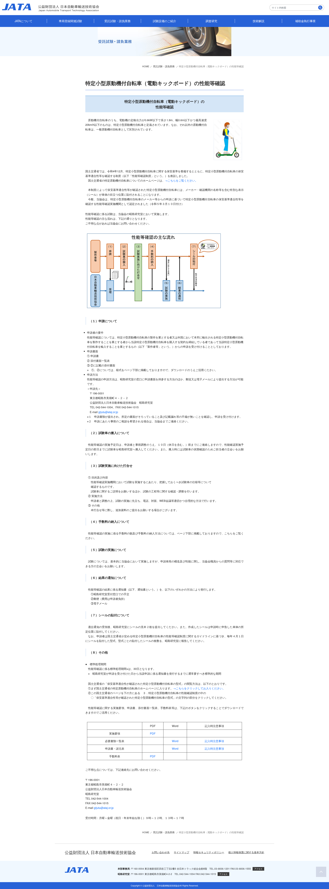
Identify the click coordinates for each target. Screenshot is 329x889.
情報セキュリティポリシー (208, 852)
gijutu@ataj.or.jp (108, 412)
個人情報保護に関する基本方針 (246, 852)
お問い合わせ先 (161, 852)
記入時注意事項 (214, 741)
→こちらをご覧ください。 (181, 180)
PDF (153, 733)
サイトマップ (181, 852)
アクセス (258, 868)
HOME (145, 66)
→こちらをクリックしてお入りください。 (199, 688)
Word (175, 741)
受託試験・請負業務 (164, 66)
